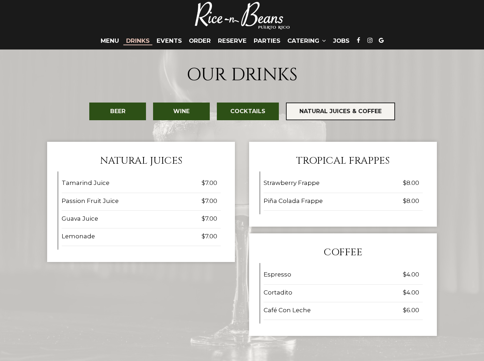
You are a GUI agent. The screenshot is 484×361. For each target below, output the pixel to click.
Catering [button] (304, 40)
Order (200, 40)
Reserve (232, 40)
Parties (267, 40)
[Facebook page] (358, 40)
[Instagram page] (370, 40)
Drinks (138, 40)
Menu (110, 40)
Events (169, 40)
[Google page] (381, 40)
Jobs (341, 40)
